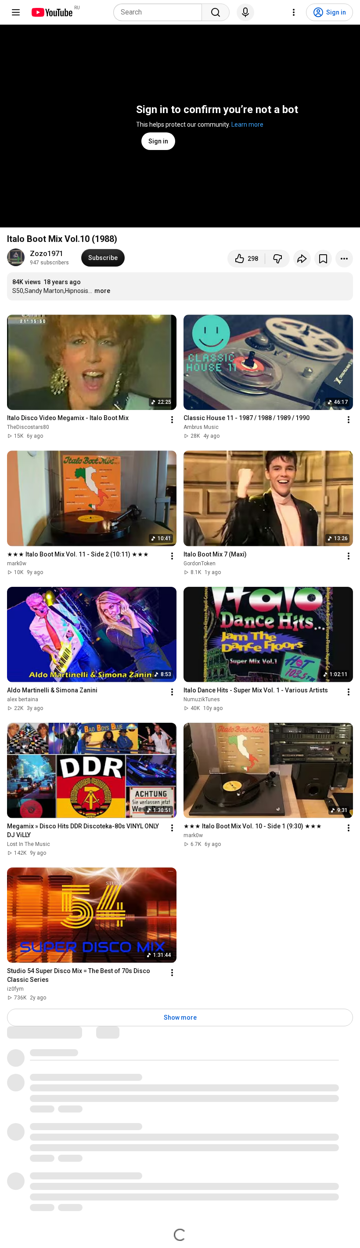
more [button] (102, 290)
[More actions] (344, 258)
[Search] (216, 12)
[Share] (302, 258)
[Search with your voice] (245, 12)
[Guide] (16, 12)
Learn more (247, 124)
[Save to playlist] (323, 258)
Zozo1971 (46, 253)
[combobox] (160, 12)
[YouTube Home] (52, 12)
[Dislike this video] (277, 258)
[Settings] (293, 12)
